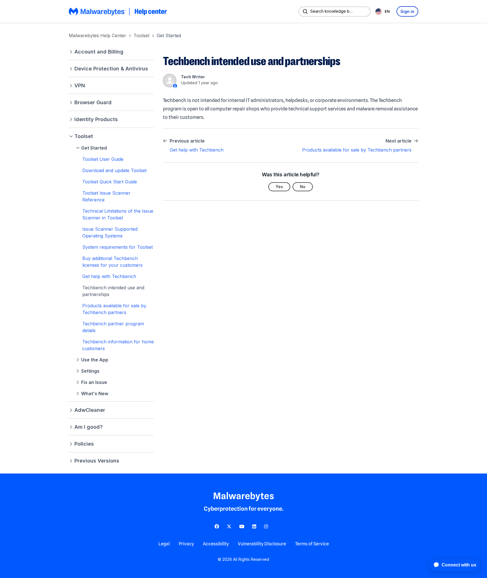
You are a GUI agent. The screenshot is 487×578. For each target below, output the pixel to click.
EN (387, 11)
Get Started (169, 35)
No (303, 186)
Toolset (141, 35)
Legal (164, 543)
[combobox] (383, 11)
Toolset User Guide (102, 159)
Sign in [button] (407, 11)
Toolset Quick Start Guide (109, 181)
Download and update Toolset (114, 170)
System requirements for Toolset (117, 247)
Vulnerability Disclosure (262, 543)
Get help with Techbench (109, 276)
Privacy (186, 543)
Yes (279, 186)
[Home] (118, 11)
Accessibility (216, 543)
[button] (111, 51)
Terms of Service (312, 543)
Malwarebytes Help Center (97, 35)
